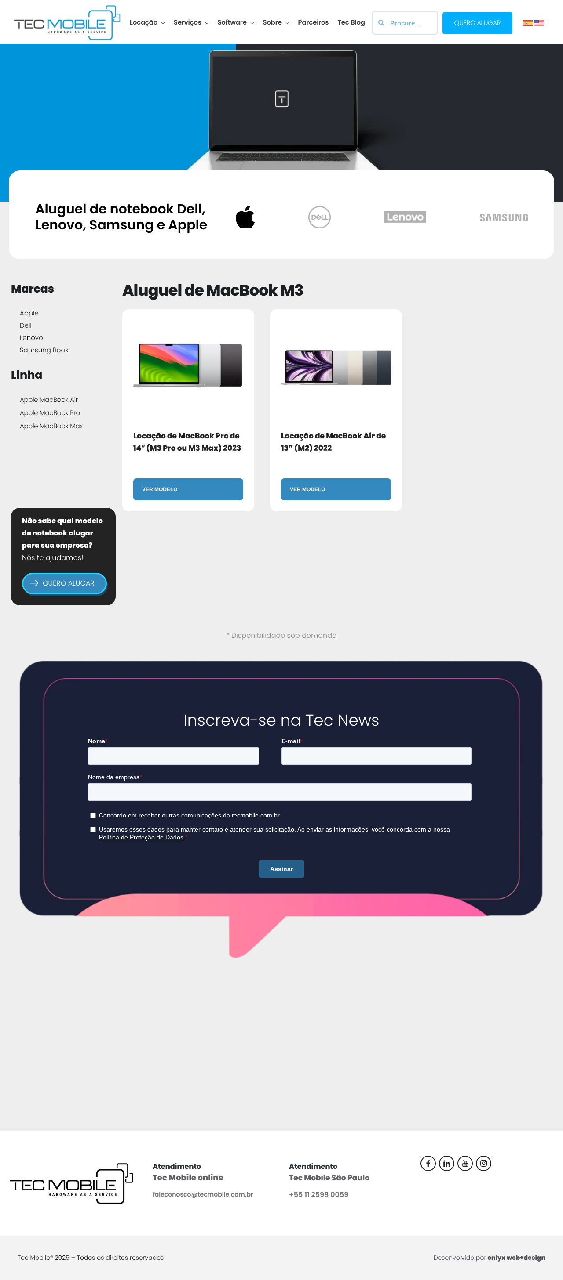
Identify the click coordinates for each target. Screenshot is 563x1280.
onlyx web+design (516, 1257)
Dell (26, 325)
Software (231, 22)
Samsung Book (44, 350)
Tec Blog (351, 22)
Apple (29, 313)
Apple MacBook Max (51, 426)
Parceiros (313, 22)
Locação (143, 22)
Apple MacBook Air (49, 400)
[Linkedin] (446, 1163)
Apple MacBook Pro (50, 413)
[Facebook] (428, 1163)
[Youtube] (465, 1163)
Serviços (187, 22)
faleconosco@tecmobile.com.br (203, 1194)
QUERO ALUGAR (69, 583)
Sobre (272, 22)
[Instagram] (483, 1163)
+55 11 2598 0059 (318, 1195)
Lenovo (31, 338)
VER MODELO (160, 489)
